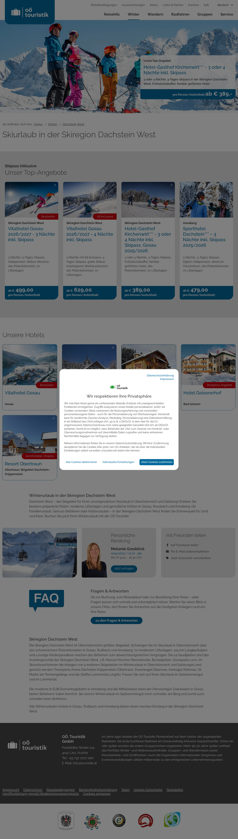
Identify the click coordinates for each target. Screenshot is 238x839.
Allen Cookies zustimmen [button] (156, 462)
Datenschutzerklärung (160, 375)
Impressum (167, 379)
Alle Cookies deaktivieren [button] (81, 462)
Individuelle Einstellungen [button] (118, 462)
